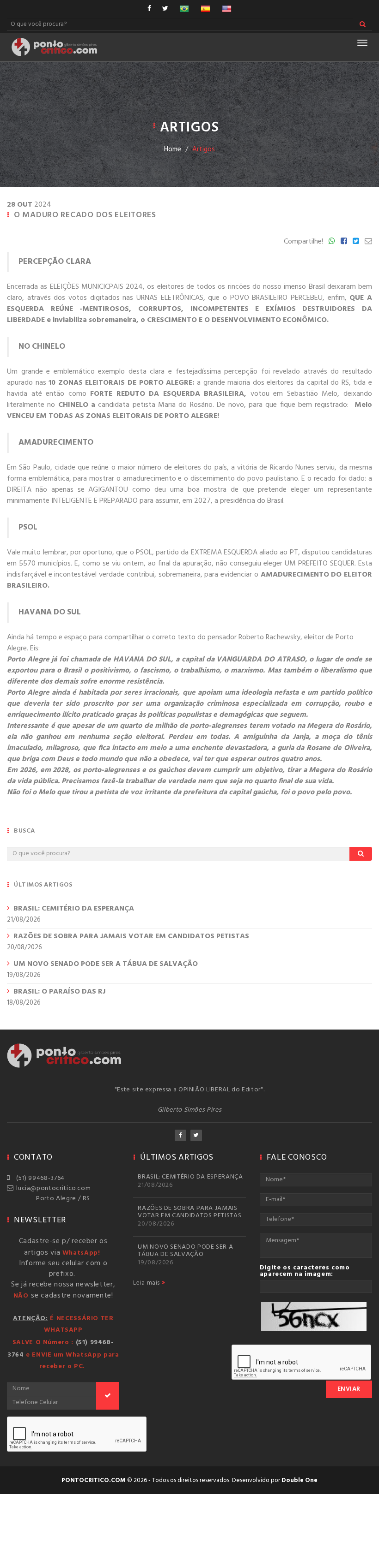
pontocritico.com (93, 1480)
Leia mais (147, 1283)
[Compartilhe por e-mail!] (368, 242)
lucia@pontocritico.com (52, 1188)
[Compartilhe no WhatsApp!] (332, 242)
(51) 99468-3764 (39, 1178)
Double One (299, 1480)
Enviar (349, 1389)
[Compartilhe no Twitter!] (356, 242)
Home (172, 149)
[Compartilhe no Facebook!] (344, 242)
